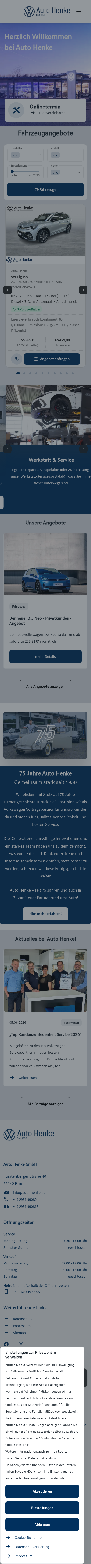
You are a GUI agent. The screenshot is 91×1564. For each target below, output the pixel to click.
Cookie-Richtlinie (28, 1537)
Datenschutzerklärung (32, 1546)
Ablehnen (42, 1524)
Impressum (23, 1556)
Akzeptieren (42, 1491)
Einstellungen (42, 1507)
